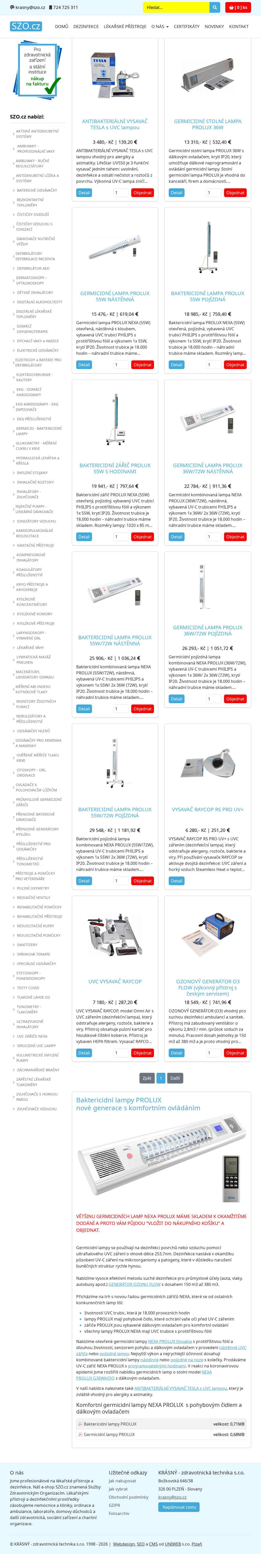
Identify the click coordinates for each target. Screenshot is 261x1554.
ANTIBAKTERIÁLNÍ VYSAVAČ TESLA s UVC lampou (115, 124)
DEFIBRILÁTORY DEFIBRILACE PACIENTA (35, 256)
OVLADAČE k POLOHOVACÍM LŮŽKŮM (36, 787)
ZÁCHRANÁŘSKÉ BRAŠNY (38, 1069)
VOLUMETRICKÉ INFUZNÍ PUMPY (37, 1058)
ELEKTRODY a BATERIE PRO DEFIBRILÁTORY (38, 362)
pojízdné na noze (187, 1360)
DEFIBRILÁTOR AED (33, 268)
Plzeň (197, 1544)
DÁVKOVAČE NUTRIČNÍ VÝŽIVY (36, 241)
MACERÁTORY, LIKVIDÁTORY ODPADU (35, 674)
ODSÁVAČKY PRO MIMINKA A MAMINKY (38, 743)
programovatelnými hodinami (157, 1366)
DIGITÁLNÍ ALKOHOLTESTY (39, 301)
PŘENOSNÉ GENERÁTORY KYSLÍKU (37, 832)
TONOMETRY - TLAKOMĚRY (29, 1009)
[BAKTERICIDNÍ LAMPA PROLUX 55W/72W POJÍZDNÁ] (115, 763)
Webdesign (124, 1544)
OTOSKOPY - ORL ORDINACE (31, 772)
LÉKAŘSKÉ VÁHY (30, 647)
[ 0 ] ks (240, 7)
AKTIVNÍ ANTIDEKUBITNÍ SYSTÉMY (37, 134)
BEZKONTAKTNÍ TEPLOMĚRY (30, 202)
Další (175, 1078)
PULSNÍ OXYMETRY (33, 888)
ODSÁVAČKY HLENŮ (33, 730)
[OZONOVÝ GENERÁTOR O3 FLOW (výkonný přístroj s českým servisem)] (208, 935)
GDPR (114, 1505)
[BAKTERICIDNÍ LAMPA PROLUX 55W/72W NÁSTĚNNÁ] (115, 591)
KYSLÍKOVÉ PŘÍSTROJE (36, 623)
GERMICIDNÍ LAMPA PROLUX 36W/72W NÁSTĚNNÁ (207, 468)
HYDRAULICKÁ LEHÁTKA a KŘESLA (37, 460)
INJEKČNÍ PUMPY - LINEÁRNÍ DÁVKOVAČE (34, 509)
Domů (61, 26)
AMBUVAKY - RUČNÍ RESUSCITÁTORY (32, 163)
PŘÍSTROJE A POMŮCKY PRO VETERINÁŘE (35, 876)
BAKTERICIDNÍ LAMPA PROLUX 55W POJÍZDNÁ (207, 296)
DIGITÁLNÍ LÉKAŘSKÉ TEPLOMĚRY (34, 314)
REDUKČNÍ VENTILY (33, 897)
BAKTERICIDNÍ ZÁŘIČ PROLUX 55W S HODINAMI (115, 468)
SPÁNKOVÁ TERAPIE (33, 954)
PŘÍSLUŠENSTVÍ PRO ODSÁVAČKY (33, 846)
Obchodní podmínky (128, 1497)
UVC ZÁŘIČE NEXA (32, 1036)
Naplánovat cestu (179, 1507)
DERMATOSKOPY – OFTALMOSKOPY (31, 280)
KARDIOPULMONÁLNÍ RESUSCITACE (34, 533)
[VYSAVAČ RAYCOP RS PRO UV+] (208, 763)
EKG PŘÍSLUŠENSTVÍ (34, 418)
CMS (153, 1544)
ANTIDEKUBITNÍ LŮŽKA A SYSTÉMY (37, 178)
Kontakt (239, 26)
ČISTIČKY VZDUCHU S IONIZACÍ (34, 226)
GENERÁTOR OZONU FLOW (135, 1284)
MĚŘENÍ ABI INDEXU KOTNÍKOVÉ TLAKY (33, 689)
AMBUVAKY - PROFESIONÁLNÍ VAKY (36, 148)
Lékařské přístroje (125, 26)
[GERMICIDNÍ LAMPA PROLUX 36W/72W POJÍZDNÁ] (202, 586)
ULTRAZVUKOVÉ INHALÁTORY (30, 1024)
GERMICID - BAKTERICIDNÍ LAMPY (39, 431)
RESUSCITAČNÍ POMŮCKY (38, 935)
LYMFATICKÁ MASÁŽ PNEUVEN (34, 660)
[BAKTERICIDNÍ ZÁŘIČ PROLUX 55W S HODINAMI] (115, 419)
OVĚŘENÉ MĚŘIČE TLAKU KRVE (38, 758)
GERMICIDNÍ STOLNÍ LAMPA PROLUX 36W (208, 124)
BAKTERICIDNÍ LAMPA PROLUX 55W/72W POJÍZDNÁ (115, 812)
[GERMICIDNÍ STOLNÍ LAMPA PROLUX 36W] (208, 75)
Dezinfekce (86, 26)
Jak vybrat (118, 1489)
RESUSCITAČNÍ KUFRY (35, 925)
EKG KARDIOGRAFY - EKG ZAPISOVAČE (37, 407)
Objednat (143, 192)
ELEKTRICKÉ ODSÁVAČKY (38, 350)
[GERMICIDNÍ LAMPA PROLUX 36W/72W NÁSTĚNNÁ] (208, 419)
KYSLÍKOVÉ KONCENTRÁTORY (32, 602)
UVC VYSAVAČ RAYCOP (115, 981)
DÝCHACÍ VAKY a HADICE (38, 340)
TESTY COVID (28, 987)
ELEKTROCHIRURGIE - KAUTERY (34, 377)
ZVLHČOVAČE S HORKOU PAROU (37, 1097)
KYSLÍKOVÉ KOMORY (34, 613)
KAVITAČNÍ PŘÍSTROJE (35, 545)
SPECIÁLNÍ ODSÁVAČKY (36, 963)
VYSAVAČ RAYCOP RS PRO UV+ (207, 809)
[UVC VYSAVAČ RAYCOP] (115, 935)
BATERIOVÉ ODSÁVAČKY (37, 190)
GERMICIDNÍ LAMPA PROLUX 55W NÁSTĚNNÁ (115, 296)
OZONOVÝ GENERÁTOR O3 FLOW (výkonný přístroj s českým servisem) (208, 987)
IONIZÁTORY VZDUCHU (36, 521)
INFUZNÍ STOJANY (32, 472)
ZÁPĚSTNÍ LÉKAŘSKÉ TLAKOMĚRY (33, 1082)
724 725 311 (65, 7)
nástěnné (149, 1360)
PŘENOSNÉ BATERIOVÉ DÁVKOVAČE (35, 817)
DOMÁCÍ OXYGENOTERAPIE (32, 329)
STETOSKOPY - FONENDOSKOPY (30, 976)
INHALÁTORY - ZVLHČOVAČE (29, 494)
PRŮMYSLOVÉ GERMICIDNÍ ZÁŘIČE (39, 802)
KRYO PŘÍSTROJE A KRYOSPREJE (32, 587)
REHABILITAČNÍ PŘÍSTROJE (39, 916)
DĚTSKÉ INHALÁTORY (35, 292)
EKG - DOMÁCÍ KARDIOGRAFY (29, 392)
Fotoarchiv (119, 1513)
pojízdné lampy (114, 1353)
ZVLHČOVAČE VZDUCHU (37, 1108)
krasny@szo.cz (30, 7)
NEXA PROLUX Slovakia (170, 1341)
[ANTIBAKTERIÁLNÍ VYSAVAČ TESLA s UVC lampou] (115, 75)
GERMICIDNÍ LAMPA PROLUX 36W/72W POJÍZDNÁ (207, 630)
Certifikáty (187, 26)
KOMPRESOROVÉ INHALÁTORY (31, 557)
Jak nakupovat (122, 1481)
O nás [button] (158, 26)
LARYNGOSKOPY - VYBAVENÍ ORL (31, 635)
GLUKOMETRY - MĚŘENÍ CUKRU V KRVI (36, 446)
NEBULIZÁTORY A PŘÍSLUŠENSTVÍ (31, 719)
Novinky (214, 26)
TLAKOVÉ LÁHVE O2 (33, 997)
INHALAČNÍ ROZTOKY (35, 482)
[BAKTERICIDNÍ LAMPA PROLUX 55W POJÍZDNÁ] (208, 247)
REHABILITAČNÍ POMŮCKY (39, 907)
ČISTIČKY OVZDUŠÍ (33, 214)
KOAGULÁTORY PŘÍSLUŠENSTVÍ (29, 572)
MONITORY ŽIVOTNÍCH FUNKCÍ (36, 704)
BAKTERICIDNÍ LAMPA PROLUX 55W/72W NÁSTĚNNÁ (115, 640)
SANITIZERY (27, 944)
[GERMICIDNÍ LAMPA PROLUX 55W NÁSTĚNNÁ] (115, 247)
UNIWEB (173, 1544)
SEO (141, 1544)
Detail (84, 192)
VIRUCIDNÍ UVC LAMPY (36, 1045)
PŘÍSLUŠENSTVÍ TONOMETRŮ (30, 861)
